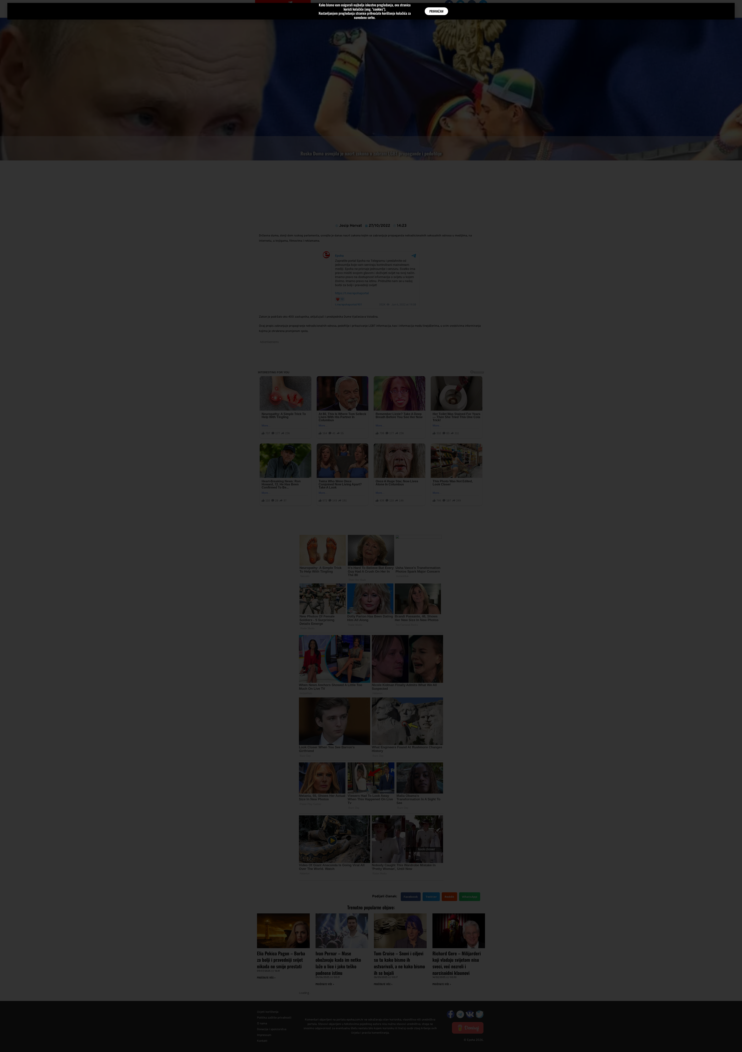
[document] (371, 526)
